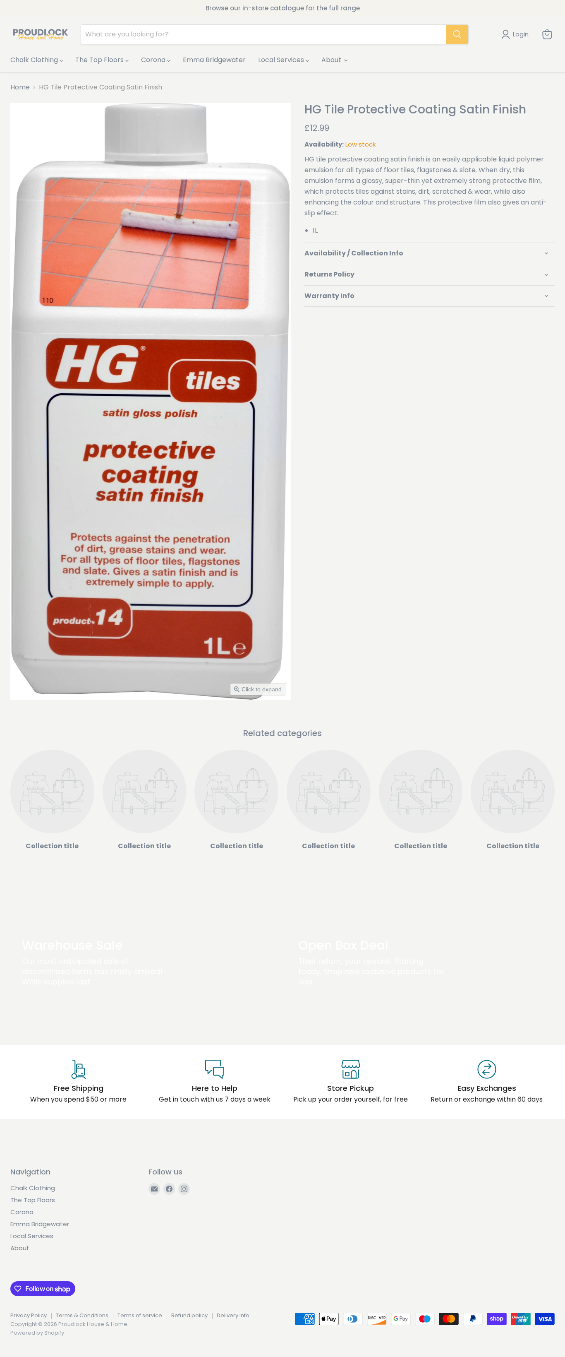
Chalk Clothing (35, 60)
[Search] (457, 34)
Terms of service (139, 1315)
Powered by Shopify (37, 1333)
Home (20, 87)
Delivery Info (233, 1315)
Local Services (282, 60)
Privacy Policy (28, 1315)
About (332, 60)
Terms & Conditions (82, 1315)
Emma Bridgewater (214, 60)
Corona (154, 60)
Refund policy (189, 1315)
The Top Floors (100, 60)
